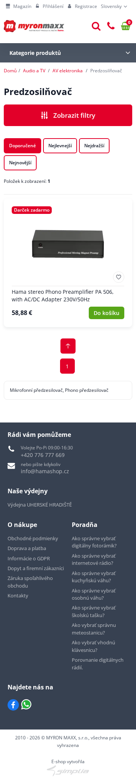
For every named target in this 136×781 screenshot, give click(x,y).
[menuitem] (18, 6)
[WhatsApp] (26, 705)
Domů (10, 70)
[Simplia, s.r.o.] (68, 770)
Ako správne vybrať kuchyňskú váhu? (94, 577)
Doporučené (22, 145)
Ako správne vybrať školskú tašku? (94, 611)
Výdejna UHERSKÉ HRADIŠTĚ (40, 504)
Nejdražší (94, 145)
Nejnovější (20, 162)
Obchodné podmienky (33, 538)
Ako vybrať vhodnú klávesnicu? (93, 646)
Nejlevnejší (60, 145)
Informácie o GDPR (29, 558)
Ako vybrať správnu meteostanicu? (94, 629)
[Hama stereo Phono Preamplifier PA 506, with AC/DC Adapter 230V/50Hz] (68, 262)
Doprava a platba (27, 548)
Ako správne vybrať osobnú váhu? (94, 594)
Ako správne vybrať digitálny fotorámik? (94, 542)
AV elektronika (68, 70)
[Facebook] (13, 705)
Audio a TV (34, 70)
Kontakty (18, 595)
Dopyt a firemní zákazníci (36, 568)
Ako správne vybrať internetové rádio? (94, 559)
